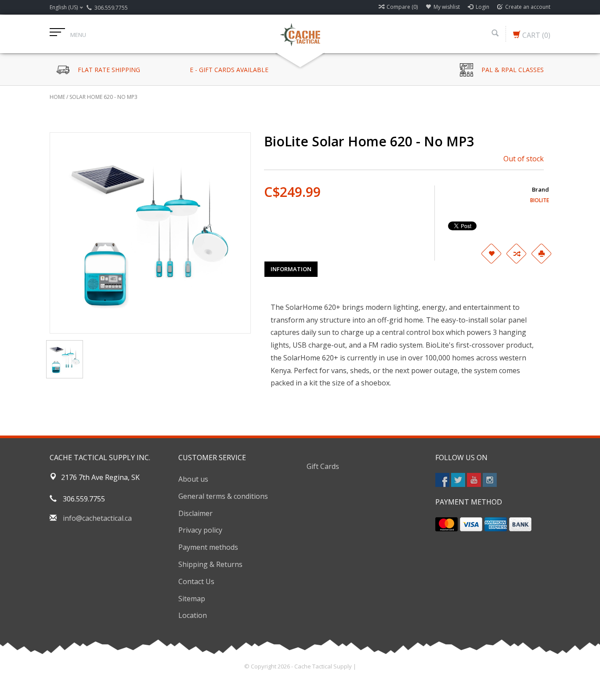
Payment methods (208, 547)
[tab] (291, 269)
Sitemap (191, 598)
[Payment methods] (446, 524)
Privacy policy (200, 530)
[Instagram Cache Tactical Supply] (490, 480)
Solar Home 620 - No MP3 (103, 97)
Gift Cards (323, 466)
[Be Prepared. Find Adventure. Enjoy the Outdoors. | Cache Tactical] (300, 34)
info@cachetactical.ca (97, 518)
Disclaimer (195, 513)
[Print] (541, 253)
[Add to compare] (516, 253)
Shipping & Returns (210, 564)
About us (193, 479)
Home (57, 97)
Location (192, 615)
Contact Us (196, 581)
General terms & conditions (223, 496)
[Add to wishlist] (491, 253)
